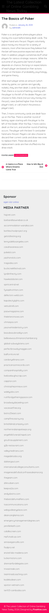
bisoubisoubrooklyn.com (16, 332)
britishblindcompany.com (16, 424)
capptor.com (10, 381)
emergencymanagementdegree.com (22, 520)
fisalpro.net (9, 547)
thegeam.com (10, 477)
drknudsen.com (11, 483)
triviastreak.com (11, 569)
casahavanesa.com (13, 247)
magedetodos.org (13, 456)
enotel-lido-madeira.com (16, 552)
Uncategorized (21, 155)
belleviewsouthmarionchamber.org (20, 338)
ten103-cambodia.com (15, 590)
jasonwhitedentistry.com (16, 327)
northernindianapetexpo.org (17, 429)
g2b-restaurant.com (14, 445)
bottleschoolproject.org (15, 231)
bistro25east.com (12, 413)
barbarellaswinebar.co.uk (16, 220)
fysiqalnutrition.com (13, 290)
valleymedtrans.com (14, 451)
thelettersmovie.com (14, 316)
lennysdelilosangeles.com (16, 241)
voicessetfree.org (12, 408)
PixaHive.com (40, 609)
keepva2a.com (11, 488)
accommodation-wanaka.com (18, 225)
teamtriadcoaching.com (15, 574)
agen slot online (11, 202)
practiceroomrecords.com (17, 365)
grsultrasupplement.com (16, 440)
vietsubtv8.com (11, 306)
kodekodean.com (12, 579)
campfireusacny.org (14, 418)
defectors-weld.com (13, 295)
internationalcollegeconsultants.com (21, 467)
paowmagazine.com (14, 311)
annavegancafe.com (14, 542)
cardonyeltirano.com (14, 359)
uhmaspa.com (11, 322)
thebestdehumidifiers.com (16, 499)
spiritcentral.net (11, 284)
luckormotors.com (13, 558)
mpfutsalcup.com (12, 536)
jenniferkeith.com (12, 526)
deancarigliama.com (14, 515)
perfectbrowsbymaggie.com (17, 349)
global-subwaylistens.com (16, 343)
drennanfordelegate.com (16, 563)
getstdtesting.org (12, 236)
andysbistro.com (12, 493)
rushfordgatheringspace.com (18, 397)
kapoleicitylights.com (14, 300)
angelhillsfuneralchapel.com (17, 434)
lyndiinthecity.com (12, 273)
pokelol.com (10, 252)
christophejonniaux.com (15, 386)
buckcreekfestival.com (14, 268)
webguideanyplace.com (15, 510)
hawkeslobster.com (13, 279)
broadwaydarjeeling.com (16, 402)
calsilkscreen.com (12, 531)
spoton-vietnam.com (14, 585)
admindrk (16, 28)
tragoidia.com (11, 263)
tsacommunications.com (16, 504)
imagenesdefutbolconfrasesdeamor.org (23, 472)
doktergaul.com (11, 461)
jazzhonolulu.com (12, 257)
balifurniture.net (11, 354)
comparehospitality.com (16, 370)
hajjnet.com (9, 214)
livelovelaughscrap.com (15, 375)
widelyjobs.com (11, 392)
